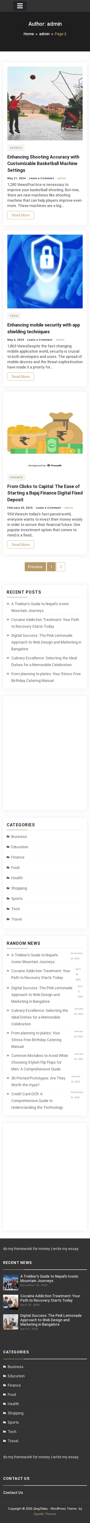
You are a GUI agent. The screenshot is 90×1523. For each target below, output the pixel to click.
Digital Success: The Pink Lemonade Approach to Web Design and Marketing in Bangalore (46, 642)
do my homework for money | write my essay (40, 1248)
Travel (16, 919)
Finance (16, 477)
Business (19, 836)
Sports (16, 147)
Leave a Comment (41, 178)
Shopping (19, 888)
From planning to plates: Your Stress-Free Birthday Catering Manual (46, 677)
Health (17, 878)
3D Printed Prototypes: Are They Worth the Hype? (38, 1081)
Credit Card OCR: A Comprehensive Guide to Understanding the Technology (37, 1101)
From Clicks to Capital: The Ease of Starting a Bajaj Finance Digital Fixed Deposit (45, 493)
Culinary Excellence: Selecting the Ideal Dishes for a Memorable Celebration (44, 661)
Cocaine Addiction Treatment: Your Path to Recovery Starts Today (45, 623)
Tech (14, 315)
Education (19, 847)
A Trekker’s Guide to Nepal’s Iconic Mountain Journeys (40, 607)
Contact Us (13, 1492)
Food (15, 867)
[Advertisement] (45, 755)
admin (62, 178)
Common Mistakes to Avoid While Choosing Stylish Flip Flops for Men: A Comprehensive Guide (39, 1062)
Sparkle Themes (45, 1514)
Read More (21, 215)
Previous (35, 567)
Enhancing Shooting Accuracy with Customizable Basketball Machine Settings (43, 163)
